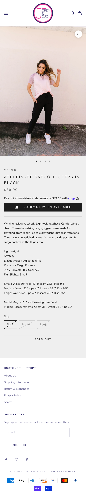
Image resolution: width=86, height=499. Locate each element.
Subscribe (19, 445)
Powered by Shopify (60, 471)
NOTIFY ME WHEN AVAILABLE (47, 207)
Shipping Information (17, 382)
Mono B (10, 170)
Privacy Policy (12, 395)
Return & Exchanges (16, 389)
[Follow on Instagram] (16, 460)
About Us (10, 376)
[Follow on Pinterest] (27, 460)
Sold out (43, 339)
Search (8, 402)
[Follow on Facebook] (6, 460)
